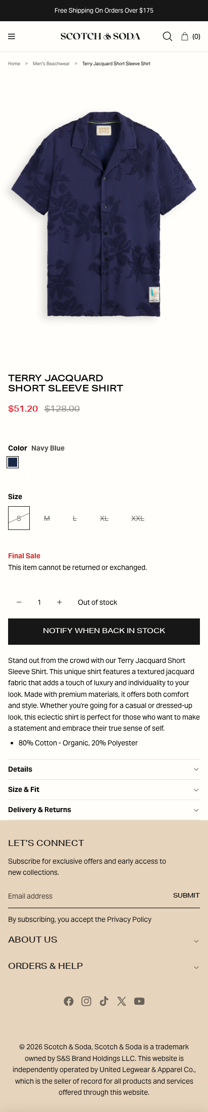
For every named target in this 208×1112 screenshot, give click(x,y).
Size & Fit (23, 789)
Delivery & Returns (39, 809)
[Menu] (11, 36)
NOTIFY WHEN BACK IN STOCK (104, 631)
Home (14, 64)
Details (20, 769)
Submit (186, 896)
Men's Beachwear (51, 64)
